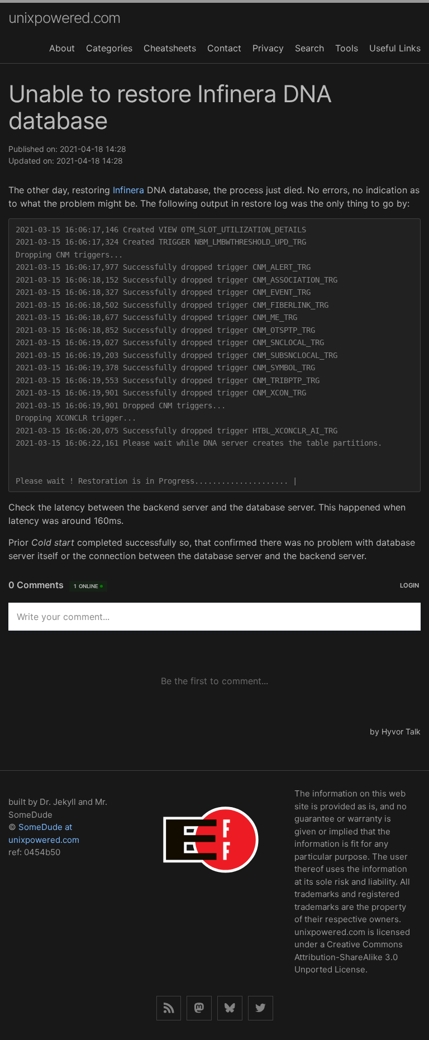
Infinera (128, 189)
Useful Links (395, 48)
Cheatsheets (170, 48)
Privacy (268, 48)
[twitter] (260, 1008)
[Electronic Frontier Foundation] (211, 887)
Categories (109, 48)
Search (309, 48)
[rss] (169, 1008)
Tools (346, 48)
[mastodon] (199, 1008)
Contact (224, 48)
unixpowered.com (64, 17)
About (62, 48)
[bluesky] (229, 1008)
